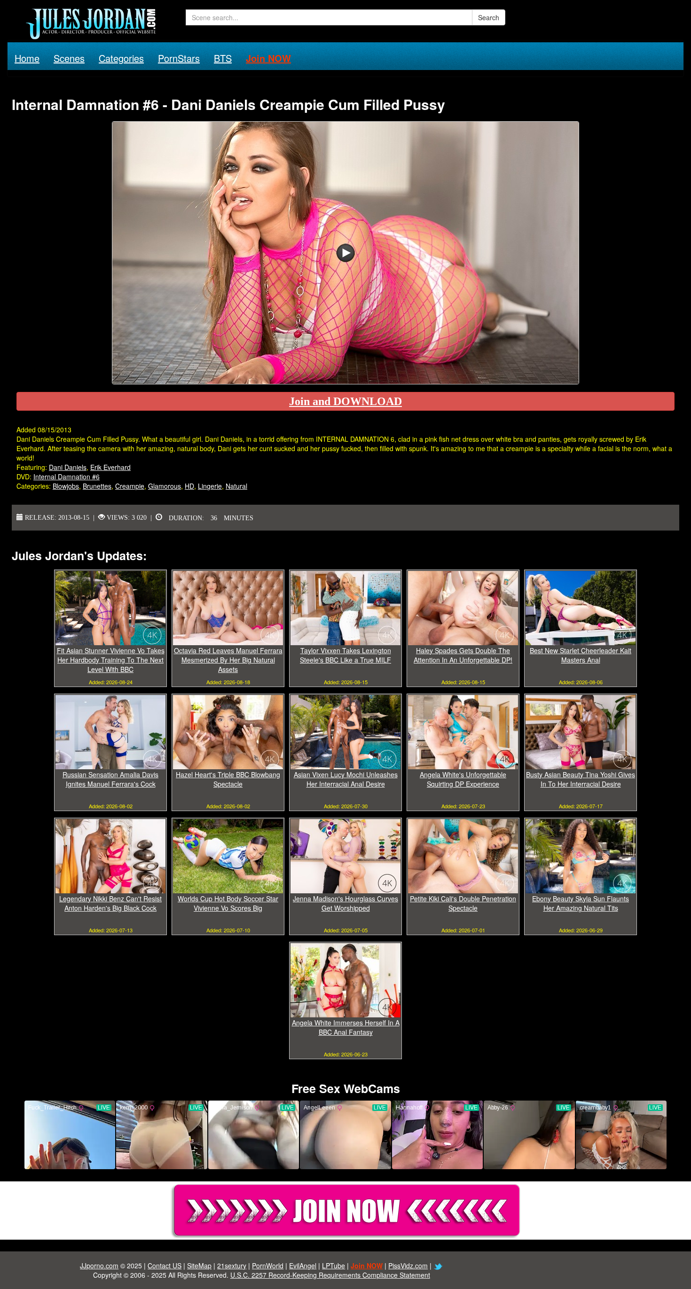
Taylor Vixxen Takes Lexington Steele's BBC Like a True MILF (345, 655)
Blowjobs (66, 486)
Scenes (69, 58)
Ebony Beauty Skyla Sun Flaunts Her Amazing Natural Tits (580, 903)
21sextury (231, 1265)
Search (488, 17)
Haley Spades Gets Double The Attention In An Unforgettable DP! (463, 655)
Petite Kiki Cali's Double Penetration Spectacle (463, 903)
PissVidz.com (408, 1265)
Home (27, 58)
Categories (121, 58)
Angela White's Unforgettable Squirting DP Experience (463, 779)
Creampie (129, 486)
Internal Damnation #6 (66, 476)
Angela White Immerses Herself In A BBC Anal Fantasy (346, 1027)
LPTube (333, 1265)
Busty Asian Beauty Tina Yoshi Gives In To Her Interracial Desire (580, 779)
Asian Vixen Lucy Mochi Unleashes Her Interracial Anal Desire (346, 779)
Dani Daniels (67, 467)
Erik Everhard (110, 467)
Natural (236, 486)
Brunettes (97, 486)
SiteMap (199, 1265)
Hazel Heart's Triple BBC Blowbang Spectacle (228, 779)
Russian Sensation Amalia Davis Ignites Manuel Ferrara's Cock (110, 779)
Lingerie (210, 486)
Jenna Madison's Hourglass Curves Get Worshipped (345, 903)
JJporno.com (99, 1265)
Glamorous (164, 486)
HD (189, 486)
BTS (223, 58)
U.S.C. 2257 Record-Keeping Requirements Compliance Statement (330, 1275)
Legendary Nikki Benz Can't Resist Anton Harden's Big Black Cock (110, 903)
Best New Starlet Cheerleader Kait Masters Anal (580, 655)
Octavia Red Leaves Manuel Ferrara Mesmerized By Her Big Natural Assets (228, 660)
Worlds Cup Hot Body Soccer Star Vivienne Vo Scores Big (228, 903)
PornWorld (267, 1265)
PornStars (179, 58)
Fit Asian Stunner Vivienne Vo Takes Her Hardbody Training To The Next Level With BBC (111, 660)
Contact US (164, 1265)
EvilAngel (302, 1265)
